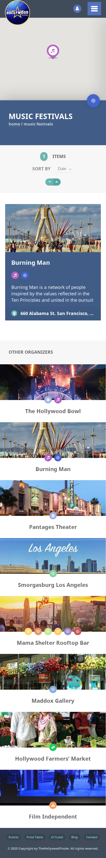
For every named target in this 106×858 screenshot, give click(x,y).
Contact (91, 837)
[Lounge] (58, 631)
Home (14, 124)
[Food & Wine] (38, 631)
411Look (57, 837)
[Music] (15, 275)
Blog (74, 837)
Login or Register (77, 9)
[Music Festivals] (25, 275)
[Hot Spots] (48, 631)
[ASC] (49, 182)
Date (62, 169)
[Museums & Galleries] (53, 689)
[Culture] (48, 399)
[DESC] (57, 182)
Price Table (35, 837)
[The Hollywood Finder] (17, 22)
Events (13, 837)
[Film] (53, 805)
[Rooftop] (77, 631)
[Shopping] (53, 573)
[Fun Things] (53, 747)
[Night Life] (67, 631)
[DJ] (28, 631)
